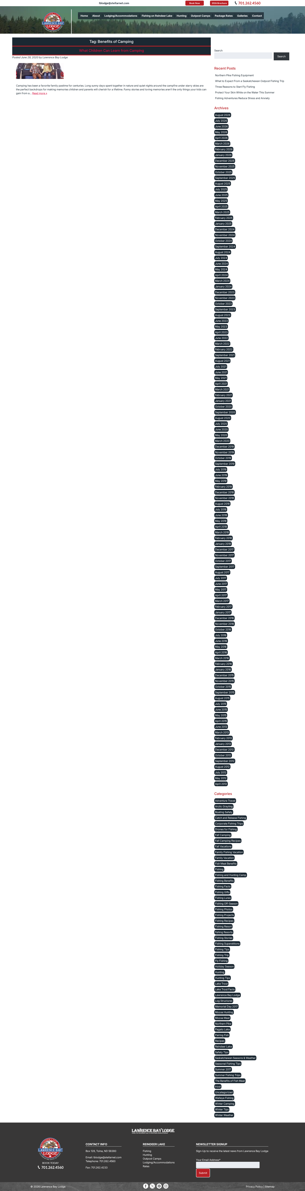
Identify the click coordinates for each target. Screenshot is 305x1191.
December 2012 (224, 749)
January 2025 (223, 223)
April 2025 (221, 206)
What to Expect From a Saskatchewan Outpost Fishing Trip (249, 81)
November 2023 (225, 297)
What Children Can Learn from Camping (111, 50)
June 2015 (221, 709)
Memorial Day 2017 (226, 1006)
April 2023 (221, 332)
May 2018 (221, 520)
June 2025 (221, 195)
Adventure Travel (225, 800)
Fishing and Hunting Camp (230, 875)
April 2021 (221, 383)
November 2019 (224, 452)
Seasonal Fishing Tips (228, 1063)
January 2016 (223, 669)
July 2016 (220, 635)
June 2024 (221, 263)
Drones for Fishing (226, 829)
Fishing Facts (222, 886)
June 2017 (221, 583)
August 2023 (222, 315)
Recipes (219, 1040)
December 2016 (224, 618)
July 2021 (220, 366)
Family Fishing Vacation (229, 852)
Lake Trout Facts (225, 989)
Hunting (181, 15)
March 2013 (222, 732)
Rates (146, 1166)
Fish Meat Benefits (226, 863)
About (96, 15)
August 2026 (222, 115)
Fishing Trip (222, 955)
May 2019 (221, 480)
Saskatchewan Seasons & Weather (235, 1058)
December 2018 (224, 492)
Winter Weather (224, 1115)
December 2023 (224, 292)
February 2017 (223, 606)
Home (84, 15)
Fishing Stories (223, 937)
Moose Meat (222, 1017)
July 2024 (221, 257)
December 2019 (224, 446)
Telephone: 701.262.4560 (100, 1161)
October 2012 (223, 755)
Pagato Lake (222, 1029)
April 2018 (221, 526)
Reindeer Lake (223, 1046)
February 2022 (224, 349)
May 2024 (221, 269)
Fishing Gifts (222, 892)
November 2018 (224, 498)
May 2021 (221, 378)
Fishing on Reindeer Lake (157, 15)
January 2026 (223, 155)
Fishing (219, 869)
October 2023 (223, 303)
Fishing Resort (223, 926)
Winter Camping (224, 1103)
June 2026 (221, 126)
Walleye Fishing (224, 1098)
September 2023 (225, 309)
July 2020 (221, 423)
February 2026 (224, 149)
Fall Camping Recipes (228, 840)
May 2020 (221, 435)
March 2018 (222, 532)
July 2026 (221, 120)
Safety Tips (221, 1052)
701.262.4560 (249, 3)
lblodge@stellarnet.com (114, 3)
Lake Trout (221, 983)
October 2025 (223, 172)
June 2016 (221, 641)
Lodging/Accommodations (120, 15)
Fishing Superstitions (227, 943)
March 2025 (222, 212)
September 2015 (224, 692)
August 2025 (222, 183)
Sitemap (269, 1186)
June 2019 (221, 475)
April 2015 (221, 721)
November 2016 (224, 623)
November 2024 (225, 235)
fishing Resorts (224, 932)
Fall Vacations (223, 846)
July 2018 (220, 509)
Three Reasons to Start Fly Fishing (235, 86)
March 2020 (222, 440)
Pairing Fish (222, 1035)
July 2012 (220, 772)
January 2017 (223, 612)
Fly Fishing (221, 960)
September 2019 (224, 463)
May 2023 (221, 326)
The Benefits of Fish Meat (230, 1080)
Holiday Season (224, 966)
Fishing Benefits (224, 880)
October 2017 (223, 560)
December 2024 (224, 229)
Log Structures (223, 1000)
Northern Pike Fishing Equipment (234, 75)
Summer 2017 (223, 1069)
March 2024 (222, 280)
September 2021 (224, 355)
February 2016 (223, 663)
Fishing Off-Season (226, 903)
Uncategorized (224, 1092)
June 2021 (221, 372)
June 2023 (221, 320)
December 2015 (224, 675)
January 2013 (223, 743)
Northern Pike (223, 1023)
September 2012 (224, 761)
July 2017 (220, 578)
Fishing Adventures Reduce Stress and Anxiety (242, 98)
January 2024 (223, 286)
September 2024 (225, 246)
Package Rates (224, 15)
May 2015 (220, 715)
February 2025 (223, 217)
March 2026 (222, 143)
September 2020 (225, 412)
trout (218, 1086)
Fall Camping (223, 835)
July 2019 (220, 469)
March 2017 (222, 600)
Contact (257, 15)
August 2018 (222, 503)
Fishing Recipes (224, 920)
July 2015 (220, 703)
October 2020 (223, 406)
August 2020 (222, 418)
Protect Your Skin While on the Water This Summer (244, 92)
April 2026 (221, 137)
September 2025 (225, 177)
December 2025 (224, 160)
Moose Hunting (224, 1012)
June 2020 (221, 429)
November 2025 (224, 166)
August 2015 (222, 698)
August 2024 (222, 252)
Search (218, 50)
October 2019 (223, 458)
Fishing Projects (224, 915)
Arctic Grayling (224, 806)
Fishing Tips (222, 949)
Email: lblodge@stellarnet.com (104, 1157)
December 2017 (224, 549)
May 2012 (221, 778)
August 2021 (222, 360)
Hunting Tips (222, 977)
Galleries (242, 15)
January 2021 (223, 400)
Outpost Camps (200, 15)
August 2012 (222, 766)
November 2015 (224, 681)
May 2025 (221, 200)
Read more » (39, 93)
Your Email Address (208, 1159)
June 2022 (221, 338)
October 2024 (223, 240)
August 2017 (222, 572)
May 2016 (221, 646)
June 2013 (221, 726)
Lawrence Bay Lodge (227, 995)
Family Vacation (224, 857)
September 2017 (224, 566)
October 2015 (223, 686)
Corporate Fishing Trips (229, 823)
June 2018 (221, 515)
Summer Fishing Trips (228, 1075)
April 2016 (221, 652)
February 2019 (223, 486)
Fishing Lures (223, 897)
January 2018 (223, 543)
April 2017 (221, 595)
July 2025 (221, 189)
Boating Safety (223, 812)
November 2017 (224, 555)
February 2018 (223, 538)
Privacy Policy (254, 1186)
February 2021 (223, 395)
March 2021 (222, 389)
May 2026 (221, 132)
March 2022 (222, 343)
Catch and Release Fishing (230, 817)
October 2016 (223, 629)
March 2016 (222, 658)
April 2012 (221, 783)
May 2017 (220, 589)
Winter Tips (222, 1109)
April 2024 (221, 275)
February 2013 (223, 738)
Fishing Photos (223, 909)
